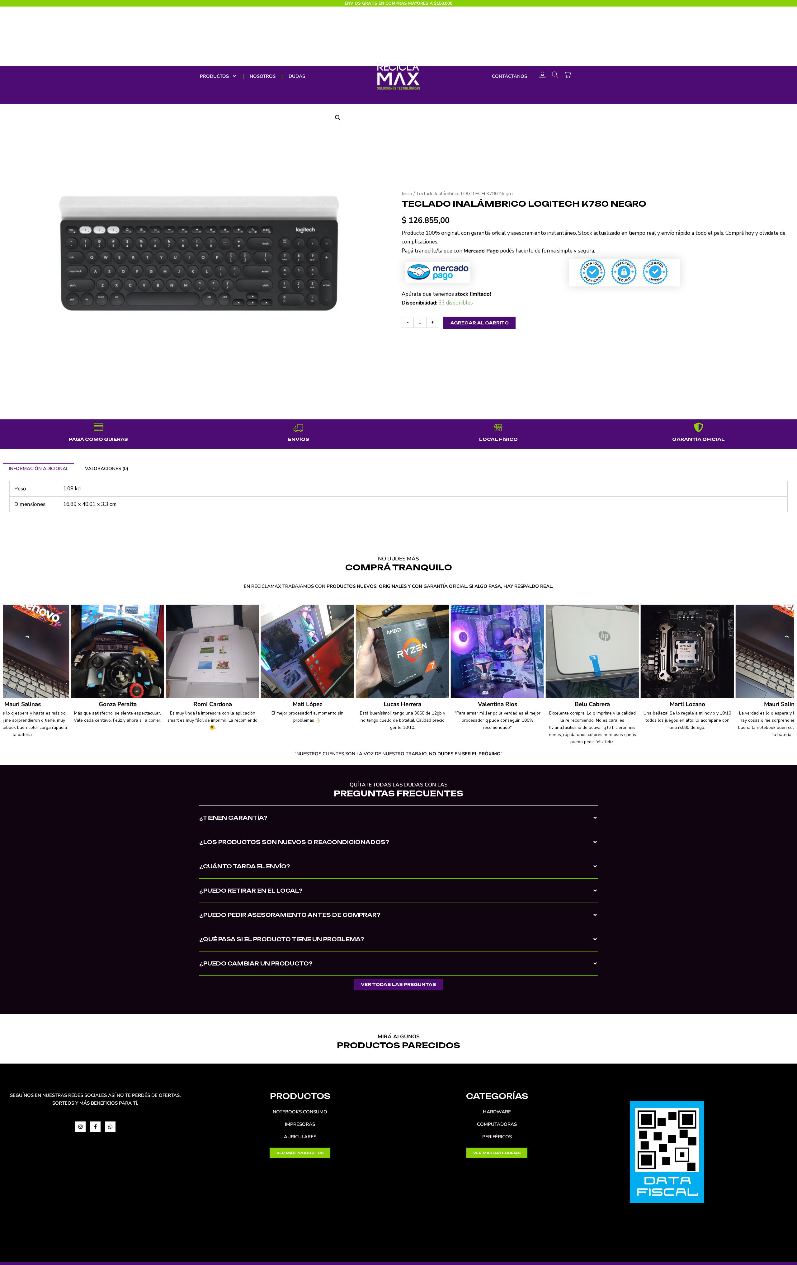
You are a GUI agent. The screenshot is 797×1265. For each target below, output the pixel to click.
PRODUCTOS (214, 76)
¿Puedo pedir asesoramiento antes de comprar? (289, 915)
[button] (398, 822)
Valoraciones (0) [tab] (106, 468)
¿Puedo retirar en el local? (251, 890)
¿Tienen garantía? (233, 817)
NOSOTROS (263, 76)
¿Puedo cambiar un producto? (256, 963)
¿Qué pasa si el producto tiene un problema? (281, 939)
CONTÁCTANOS (509, 76)
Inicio (407, 193)
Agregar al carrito (479, 322)
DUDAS (297, 76)
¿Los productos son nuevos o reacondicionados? (294, 842)
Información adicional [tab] (38, 468)
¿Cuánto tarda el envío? (244, 866)
